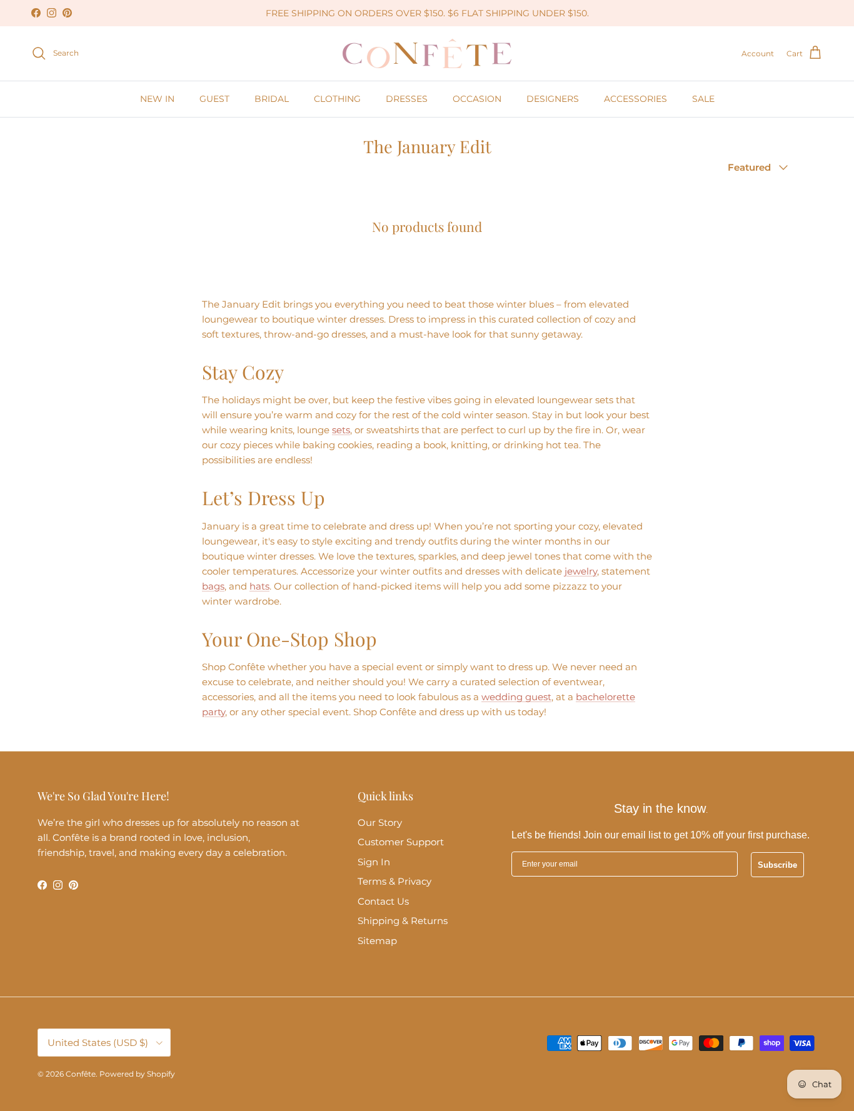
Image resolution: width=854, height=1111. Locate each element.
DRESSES (407, 98)
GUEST (214, 98)
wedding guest (516, 697)
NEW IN (157, 98)
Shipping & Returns (403, 921)
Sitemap (377, 941)
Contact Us (383, 901)
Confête (81, 1073)
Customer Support (401, 842)
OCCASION (477, 98)
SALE (703, 98)
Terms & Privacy (394, 881)
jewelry (581, 571)
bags (213, 586)
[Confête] (427, 53)
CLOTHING (337, 98)
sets (341, 430)
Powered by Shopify (137, 1073)
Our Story (380, 822)
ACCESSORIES (635, 98)
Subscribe (777, 865)
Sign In (374, 862)
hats (259, 586)
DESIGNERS (552, 98)
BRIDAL (271, 98)
